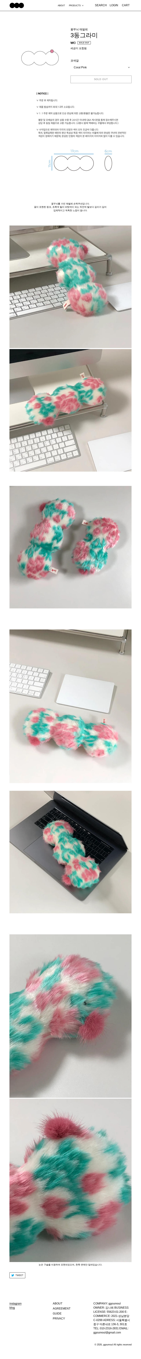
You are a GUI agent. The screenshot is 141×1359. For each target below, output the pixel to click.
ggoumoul (108, 1344)
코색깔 (74, 60)
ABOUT (57, 1303)
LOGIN (115, 5)
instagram (15, 1303)
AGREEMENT (61, 1308)
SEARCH (101, 5)
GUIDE (57, 1313)
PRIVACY (59, 1318)
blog (12, 1307)
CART (127, 5)
